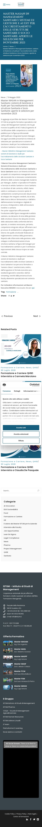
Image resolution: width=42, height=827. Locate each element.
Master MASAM (21, 641)
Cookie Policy (10, 814)
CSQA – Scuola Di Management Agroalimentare (16, 712)
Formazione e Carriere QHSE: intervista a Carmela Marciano (18, 375)
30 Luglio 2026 (8, 370)
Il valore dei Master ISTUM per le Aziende (20, 524)
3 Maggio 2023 (14, 97)
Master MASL (20, 649)
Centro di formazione (21, 816)
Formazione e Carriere (13, 367)
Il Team (6, 724)
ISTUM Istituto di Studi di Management (19, 703)
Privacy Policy (21, 814)
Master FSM (19, 678)
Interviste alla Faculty (12, 527)
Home (5, 46)
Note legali (32, 814)
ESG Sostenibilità (11, 509)
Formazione (11, 292)
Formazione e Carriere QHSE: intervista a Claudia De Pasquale (20, 469)
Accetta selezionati (21, 434)
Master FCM (19, 671)
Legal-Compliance (11, 538)
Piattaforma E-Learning (13, 728)
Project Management (13, 548)
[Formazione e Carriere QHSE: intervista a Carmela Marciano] (21, 349)
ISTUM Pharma (9, 707)
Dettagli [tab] (17, 391)
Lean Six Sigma (10, 534)
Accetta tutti (21, 428)
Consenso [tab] (7, 391)
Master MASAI (20, 686)
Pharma (7, 545)
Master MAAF (20, 664)
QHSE (35, 367)
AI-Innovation (9, 506)
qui (32, 288)
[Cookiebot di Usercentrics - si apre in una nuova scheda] (29, 385)
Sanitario (7, 556)
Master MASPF (20, 656)
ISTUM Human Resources (13, 717)
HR (5, 520)
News (12, 46)
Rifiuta (21, 441)
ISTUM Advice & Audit (11, 720)
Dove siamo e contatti (12, 732)
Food (6, 513)
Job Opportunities (11, 531)
